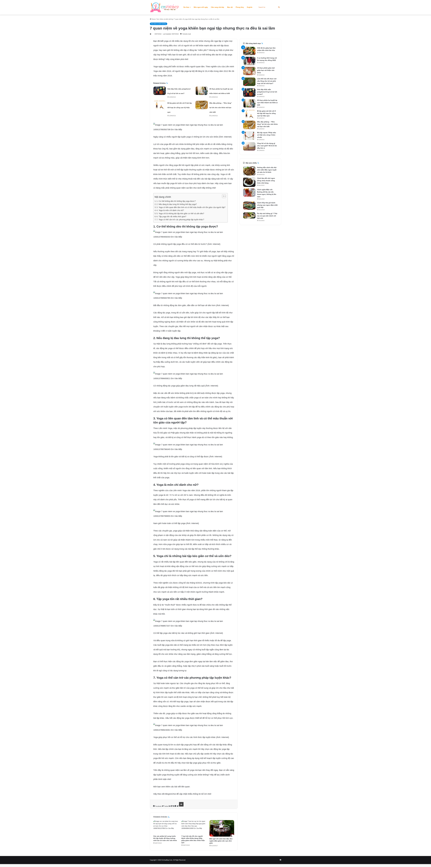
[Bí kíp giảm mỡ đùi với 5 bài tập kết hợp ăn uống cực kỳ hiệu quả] (159, 105)
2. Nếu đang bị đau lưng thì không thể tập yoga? (176, 204)
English (249, 7)
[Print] (181, 804)
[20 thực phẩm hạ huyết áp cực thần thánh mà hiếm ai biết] (201, 91)
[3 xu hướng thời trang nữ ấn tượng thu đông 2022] (249, 61)
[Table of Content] (224, 196)
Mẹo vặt (230, 7)
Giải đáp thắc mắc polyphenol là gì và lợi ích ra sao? (267, 92)
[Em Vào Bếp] (164, 7)
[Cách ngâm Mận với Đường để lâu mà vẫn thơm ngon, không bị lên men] (249, 192)
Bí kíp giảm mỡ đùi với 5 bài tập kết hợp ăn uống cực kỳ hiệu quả (179, 107)
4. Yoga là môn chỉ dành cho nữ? (170, 210)
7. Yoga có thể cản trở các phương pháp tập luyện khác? (180, 220)
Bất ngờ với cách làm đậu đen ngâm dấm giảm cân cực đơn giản (221, 841)
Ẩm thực (186, 7)
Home (153, 19)
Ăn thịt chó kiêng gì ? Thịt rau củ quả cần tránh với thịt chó (267, 216)
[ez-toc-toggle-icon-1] (222, 196)
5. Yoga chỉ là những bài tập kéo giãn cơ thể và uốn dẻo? (180, 213)
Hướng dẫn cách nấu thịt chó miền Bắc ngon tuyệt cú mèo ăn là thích (266, 170)
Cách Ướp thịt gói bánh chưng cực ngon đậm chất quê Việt (267, 205)
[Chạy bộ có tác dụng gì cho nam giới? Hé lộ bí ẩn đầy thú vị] (249, 146)
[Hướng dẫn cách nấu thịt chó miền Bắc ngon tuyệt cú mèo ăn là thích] (249, 171)
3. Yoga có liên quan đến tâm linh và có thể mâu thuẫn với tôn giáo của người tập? (190, 207)
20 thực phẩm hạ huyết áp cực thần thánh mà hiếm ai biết (267, 102)
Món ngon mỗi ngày (201, 7)
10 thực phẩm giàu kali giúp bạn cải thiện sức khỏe (266, 70)
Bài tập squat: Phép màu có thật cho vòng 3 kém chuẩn (266, 135)
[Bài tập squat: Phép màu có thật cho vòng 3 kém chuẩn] (249, 135)
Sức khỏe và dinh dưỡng (165, 19)
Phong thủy (240, 7)
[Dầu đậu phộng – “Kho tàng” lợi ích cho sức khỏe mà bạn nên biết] (201, 105)
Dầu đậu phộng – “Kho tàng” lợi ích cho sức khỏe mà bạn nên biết (220, 107)
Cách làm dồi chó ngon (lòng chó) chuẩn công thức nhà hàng (266, 180)
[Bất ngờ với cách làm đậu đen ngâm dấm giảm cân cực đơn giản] (221, 828)
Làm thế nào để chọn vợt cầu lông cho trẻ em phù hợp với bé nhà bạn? (266, 81)
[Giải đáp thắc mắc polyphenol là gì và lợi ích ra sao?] (159, 91)
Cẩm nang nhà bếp (217, 7)
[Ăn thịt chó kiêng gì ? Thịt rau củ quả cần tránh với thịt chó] (249, 215)
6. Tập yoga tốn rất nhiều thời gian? (171, 216)
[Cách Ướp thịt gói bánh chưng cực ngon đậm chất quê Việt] (249, 206)
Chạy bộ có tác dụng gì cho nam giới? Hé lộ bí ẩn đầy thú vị (267, 145)
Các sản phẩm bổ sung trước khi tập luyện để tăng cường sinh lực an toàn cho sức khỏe (165, 838)
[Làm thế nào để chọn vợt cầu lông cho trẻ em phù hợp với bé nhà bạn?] (249, 82)
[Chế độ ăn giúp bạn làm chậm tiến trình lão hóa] (249, 51)
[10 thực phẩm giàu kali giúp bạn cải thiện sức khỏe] (249, 71)
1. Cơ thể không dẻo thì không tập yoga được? (176, 201)
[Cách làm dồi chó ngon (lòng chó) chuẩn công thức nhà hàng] (249, 182)
